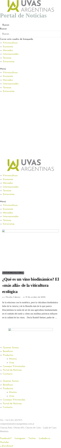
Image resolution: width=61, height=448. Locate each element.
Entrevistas (8, 62)
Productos (8, 355)
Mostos (13, 359)
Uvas (11, 363)
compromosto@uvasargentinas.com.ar (17, 424)
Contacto (7, 374)
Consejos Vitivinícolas (14, 366)
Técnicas (7, 58)
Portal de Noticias (12, 370)
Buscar (3, 29)
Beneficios (8, 351)
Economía (8, 47)
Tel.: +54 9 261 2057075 (11, 420)
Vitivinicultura (10, 43)
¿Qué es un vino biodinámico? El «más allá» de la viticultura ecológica (30, 285)
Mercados (8, 50)
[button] (30, 25)
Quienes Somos (11, 348)
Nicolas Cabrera (13, 297)
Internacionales (10, 54)
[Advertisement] (30, 127)
